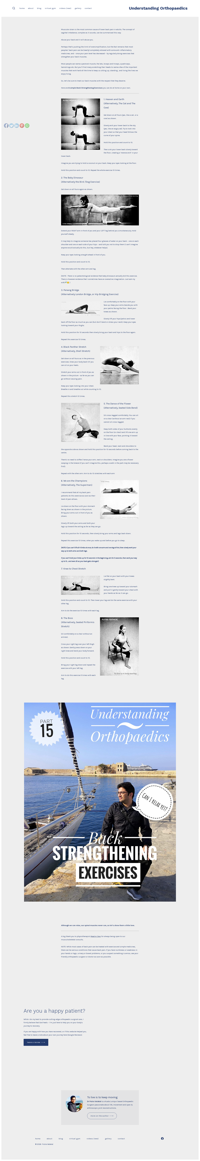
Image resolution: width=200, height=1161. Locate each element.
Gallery (78, 8)
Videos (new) (65, 8)
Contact (88, 8)
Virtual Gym (50, 8)
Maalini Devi (96, 936)
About (31, 8)
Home (22, 8)
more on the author (100, 1116)
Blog (39, 8)
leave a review (33, 1042)
